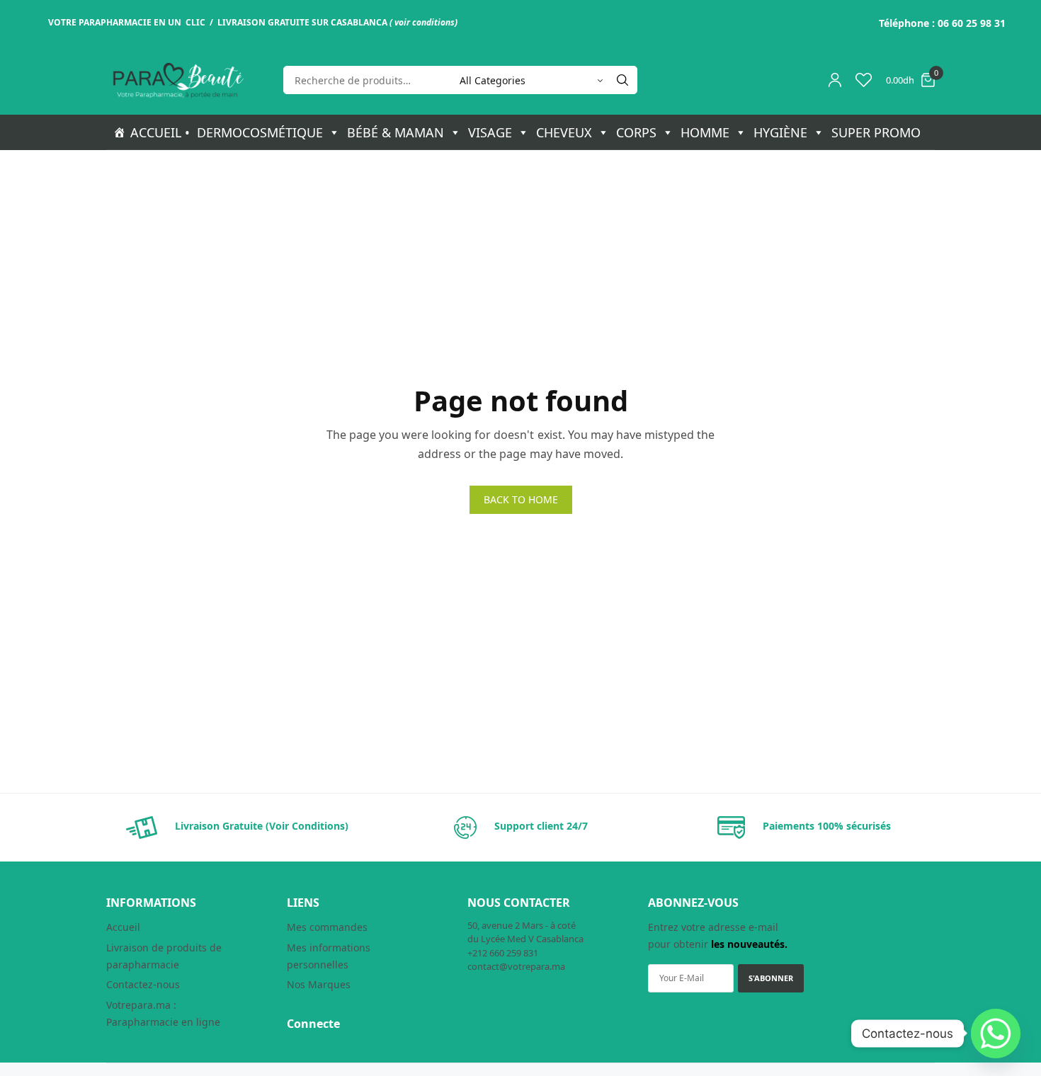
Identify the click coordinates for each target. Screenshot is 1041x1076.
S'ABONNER (771, 978)
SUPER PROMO (876, 132)
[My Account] (835, 80)
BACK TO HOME (521, 499)
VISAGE (490, 132)
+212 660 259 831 (502, 952)
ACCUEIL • (160, 132)
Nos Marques (319, 984)
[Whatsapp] (995, 1033)
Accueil (123, 927)
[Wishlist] (863, 80)
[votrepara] (177, 80)
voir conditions (424, 22)
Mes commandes (327, 927)
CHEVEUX (564, 132)
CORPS (636, 132)
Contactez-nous (143, 984)
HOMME (705, 132)
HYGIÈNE (780, 132)
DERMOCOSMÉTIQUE (260, 132)
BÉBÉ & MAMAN (395, 132)
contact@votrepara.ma (516, 966)
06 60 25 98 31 (972, 23)
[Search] (622, 80)
